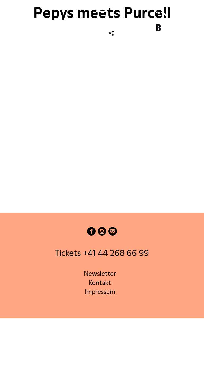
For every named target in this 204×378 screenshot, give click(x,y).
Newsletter (100, 274)
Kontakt (100, 283)
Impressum (100, 292)
